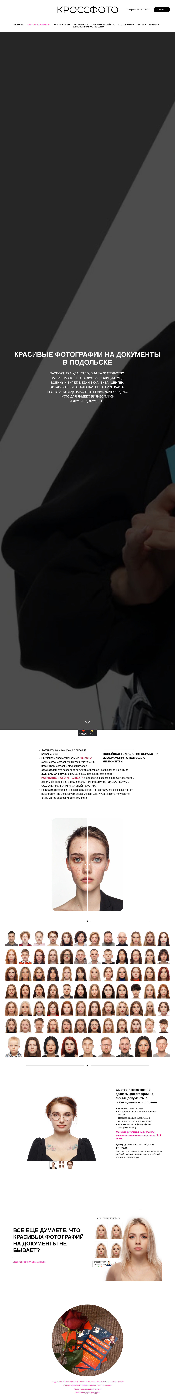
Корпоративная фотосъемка (88, 27)
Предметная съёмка (103, 24)
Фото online (81, 24)
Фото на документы (39, 24)
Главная (18, 24)
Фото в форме (126, 24)
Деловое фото (62, 24)
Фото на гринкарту (148, 24)
